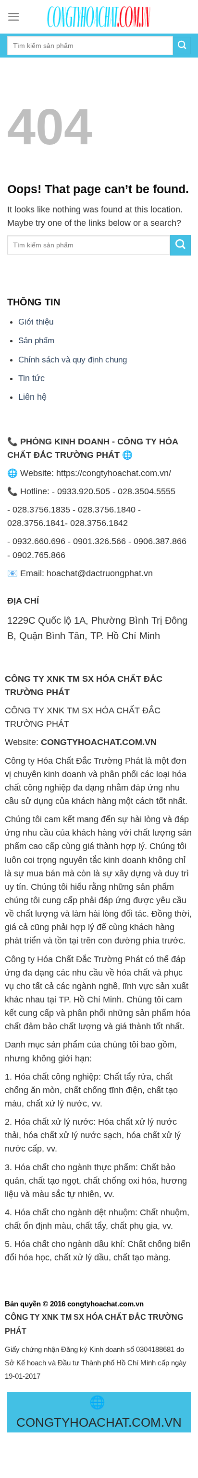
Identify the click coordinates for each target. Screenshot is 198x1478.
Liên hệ (32, 397)
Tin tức (31, 378)
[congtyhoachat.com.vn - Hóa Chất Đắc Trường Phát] (99, 17)
